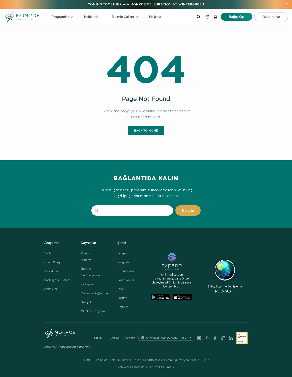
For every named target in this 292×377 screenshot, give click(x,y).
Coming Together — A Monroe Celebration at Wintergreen (146, 4)
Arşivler (122, 306)
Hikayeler (87, 302)
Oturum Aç (271, 17)
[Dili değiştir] (207, 17)
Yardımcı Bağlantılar (95, 293)
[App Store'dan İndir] (182, 297)
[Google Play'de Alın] (160, 297)
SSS (120, 288)
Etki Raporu (166, 366)
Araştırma (51, 243)
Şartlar (122, 297)
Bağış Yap (236, 17)
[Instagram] (199, 338)
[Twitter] (223, 338)
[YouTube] (207, 338)
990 (151, 366)
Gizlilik (98, 338)
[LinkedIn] (231, 338)
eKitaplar (87, 284)
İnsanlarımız (125, 271)
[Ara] (198, 17)
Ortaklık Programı (93, 311)
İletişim (122, 253)
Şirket (121, 243)
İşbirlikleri (51, 271)
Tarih (47, 253)
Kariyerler (124, 262)
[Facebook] (215, 338)
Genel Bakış (52, 262)
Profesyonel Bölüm (57, 280)
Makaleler (50, 288)
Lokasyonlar (125, 280)
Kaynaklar (88, 243)
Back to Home (146, 130)
